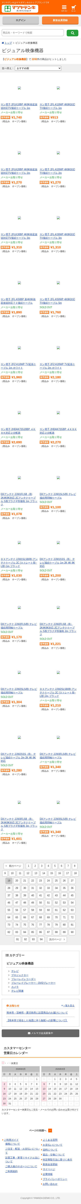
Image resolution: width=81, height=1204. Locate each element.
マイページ (49, 1169)
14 (43, 873)
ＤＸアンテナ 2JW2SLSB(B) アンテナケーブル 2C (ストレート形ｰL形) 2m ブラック (58, 692)
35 (64, 888)
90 (72, 932)
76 (32, 924)
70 (56, 917)
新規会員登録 (60, 20)
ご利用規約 (11, 1171)
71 (64, 917)
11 (20, 873)
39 (24, 895)
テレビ (15, 971)
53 (64, 902)
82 (9, 932)
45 (72, 895)
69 (48, 917)
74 (16, 924)
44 (64, 895)
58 (32, 910)
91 (17, 939)
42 (48, 895)
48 (24, 902)
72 (72, 917)
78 (48, 924)
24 (48, 880)
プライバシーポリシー (55, 1179)
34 (56, 888)
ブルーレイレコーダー (23, 979)
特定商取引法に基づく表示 (57, 1159)
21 (24, 880)
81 (72, 924)
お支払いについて (52, 1144)
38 (16, 895)
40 (32, 895)
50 (40, 902)
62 (64, 910)
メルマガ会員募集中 (41, 1033)
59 (40, 910)
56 (16, 910)
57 (24, 910)
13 (35, 873)
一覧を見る (68, 1005)
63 (72, 910)
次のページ (56, 939)
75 (24, 924)
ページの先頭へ (37, 1130)
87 (48, 932)
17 (67, 873)
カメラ (15, 986)
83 (16, 932)
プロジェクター (19, 975)
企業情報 (48, 1174)
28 (9, 888)
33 (48, 888)
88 (56, 932)
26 (64, 880)
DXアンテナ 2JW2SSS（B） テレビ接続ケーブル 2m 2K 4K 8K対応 (18, 757)
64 (9, 917)
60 (48, 910)
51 (48, 902)
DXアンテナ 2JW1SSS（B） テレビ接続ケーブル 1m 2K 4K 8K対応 (57, 562)
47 (16, 902)
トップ (8, 42)
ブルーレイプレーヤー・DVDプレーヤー (33, 982)
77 (40, 924)
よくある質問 (50, 1139)
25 (56, 880)
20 (16, 880)
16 (59, 873)
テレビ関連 (17, 990)
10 (12, 873)
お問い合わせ (50, 1184)
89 (64, 932)
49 (32, 902)
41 (40, 895)
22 (32, 880)
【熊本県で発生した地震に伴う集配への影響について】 (37, 1020)
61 (56, 910)
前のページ (14, 865)
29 (16, 888)
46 (9, 902)
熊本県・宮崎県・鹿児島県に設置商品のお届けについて (37, 1012)
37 (9, 895)
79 (56, 924)
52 (56, 902)
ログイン (21, 20)
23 (40, 880)
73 (9, 924)
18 (75, 873)
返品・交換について (54, 1154)
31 (32, 888)
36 (72, 888)
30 (24, 888)
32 (40, 888)
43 (56, 895)
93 (33, 939)
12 (28, 873)
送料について (50, 1149)
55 (9, 910)
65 (16, 917)
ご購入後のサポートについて (21, 1166)
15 (51, 873)
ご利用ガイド (11, 1139)
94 (41, 939)
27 (72, 880)
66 (24, 917)
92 (25, 939)
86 (40, 932)
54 (72, 902)
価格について (12, 1143)
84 (24, 932)
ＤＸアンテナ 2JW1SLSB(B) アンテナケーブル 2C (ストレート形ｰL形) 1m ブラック (19, 562)
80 (64, 924)
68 (40, 917)
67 (32, 917)
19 (9, 880)
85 (32, 932)
